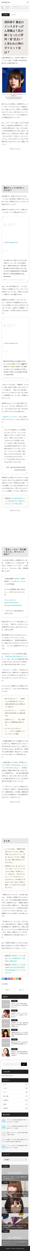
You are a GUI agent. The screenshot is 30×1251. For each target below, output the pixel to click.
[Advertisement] (15, 166)
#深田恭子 (17, 578)
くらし (15, 1084)
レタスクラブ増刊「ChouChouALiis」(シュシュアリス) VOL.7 (15, 765)
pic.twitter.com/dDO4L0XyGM (13, 605)
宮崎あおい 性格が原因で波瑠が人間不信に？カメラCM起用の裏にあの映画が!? (19, 1053)
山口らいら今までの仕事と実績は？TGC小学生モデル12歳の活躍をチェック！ (19, 1005)
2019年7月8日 (8, 613)
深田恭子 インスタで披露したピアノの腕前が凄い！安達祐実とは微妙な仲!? (15, 958)
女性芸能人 (5, 14)
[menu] (27, 2)
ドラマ (15, 1092)
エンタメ (15, 1088)
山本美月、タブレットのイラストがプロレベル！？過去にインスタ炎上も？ (19, 1015)
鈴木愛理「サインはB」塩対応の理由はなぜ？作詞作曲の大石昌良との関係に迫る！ (19, 1024)
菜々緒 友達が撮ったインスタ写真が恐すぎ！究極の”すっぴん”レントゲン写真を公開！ (15, 501)
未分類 (15, 1104)
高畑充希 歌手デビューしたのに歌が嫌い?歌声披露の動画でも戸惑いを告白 (19, 1034)
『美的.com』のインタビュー (10, 416)
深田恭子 (5, 279)
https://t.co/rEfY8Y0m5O (11, 602)
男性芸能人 (15, 1108)
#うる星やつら (15, 581)
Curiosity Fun (5, 2)
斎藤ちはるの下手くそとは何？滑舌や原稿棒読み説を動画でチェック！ (19, 1043)
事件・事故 (15, 1096)
